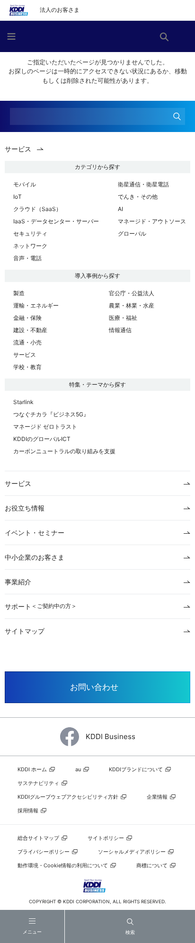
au (78, 769)
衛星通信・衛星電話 (143, 184)
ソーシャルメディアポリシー (132, 851)
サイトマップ (24, 631)
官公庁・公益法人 (131, 293)
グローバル (132, 233)
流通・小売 (27, 342)
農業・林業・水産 (131, 305)
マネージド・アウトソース (152, 221)
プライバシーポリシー (44, 851)
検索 (130, 932)
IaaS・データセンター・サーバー (56, 221)
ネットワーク (30, 245)
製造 (19, 293)
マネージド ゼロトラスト (45, 426)
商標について (152, 865)
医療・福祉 (123, 317)
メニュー (32, 931)
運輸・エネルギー (36, 305)
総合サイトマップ (39, 838)
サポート (41, 606)
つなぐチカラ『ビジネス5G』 (51, 414)
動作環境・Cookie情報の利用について (63, 865)
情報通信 (120, 330)
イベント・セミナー (34, 533)
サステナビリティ (39, 783)
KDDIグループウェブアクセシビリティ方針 (69, 796)
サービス (24, 354)
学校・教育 (27, 366)
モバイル (24, 184)
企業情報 (158, 796)
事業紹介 (18, 582)
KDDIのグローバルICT (42, 438)
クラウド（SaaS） (37, 208)
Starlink (23, 401)
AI (120, 208)
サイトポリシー (106, 838)
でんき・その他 (138, 196)
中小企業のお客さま (34, 557)
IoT (17, 196)
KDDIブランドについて (136, 769)
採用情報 (29, 810)
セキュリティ (30, 233)
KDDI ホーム (33, 769)
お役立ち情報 (24, 508)
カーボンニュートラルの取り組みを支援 (64, 451)
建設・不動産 (30, 330)
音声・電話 (27, 258)
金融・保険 (27, 317)
